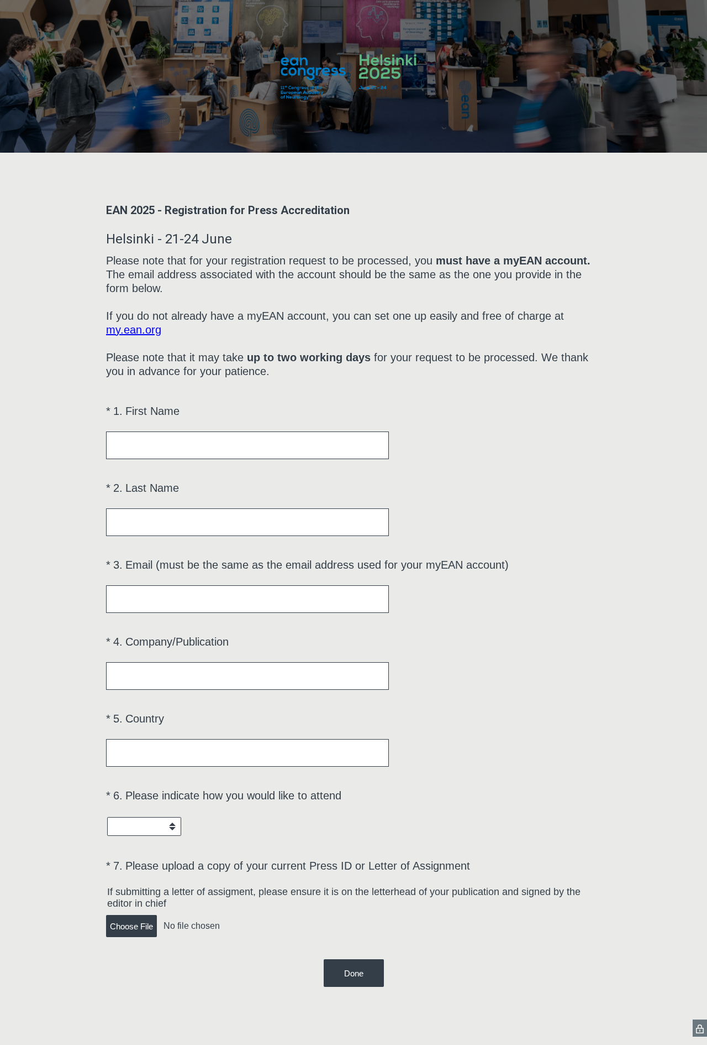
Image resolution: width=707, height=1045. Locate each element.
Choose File (131, 926)
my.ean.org (133, 330)
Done (353, 973)
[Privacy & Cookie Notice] (699, 1028)
